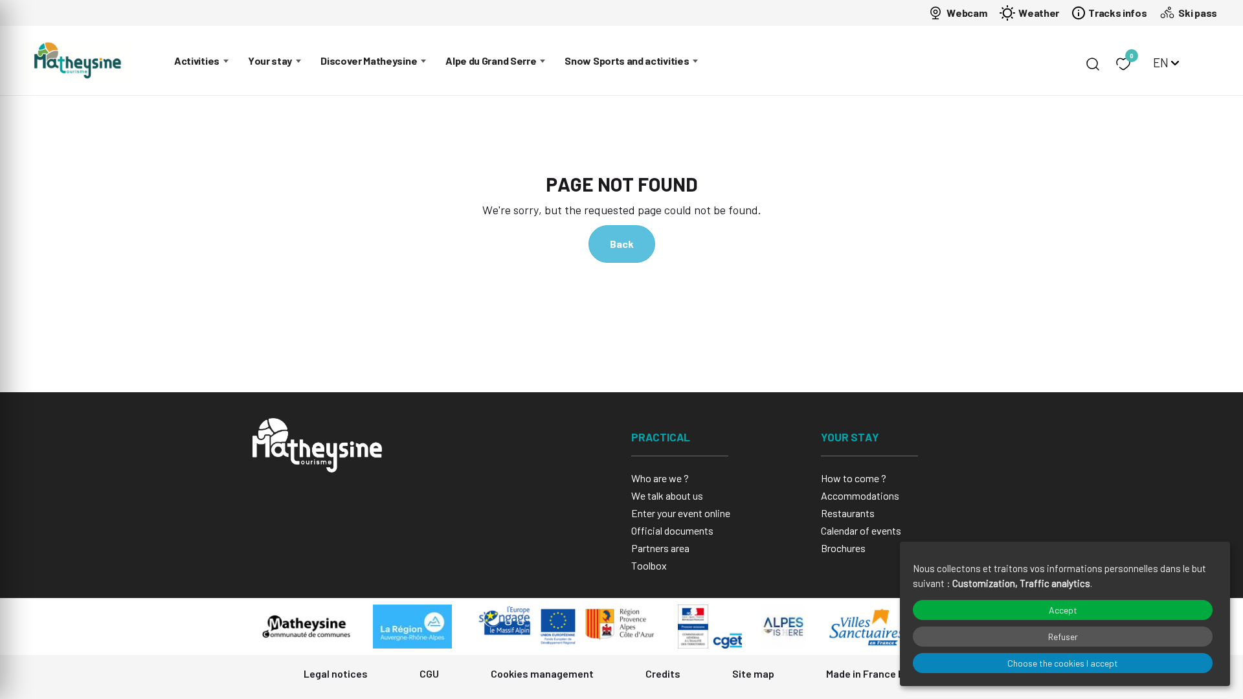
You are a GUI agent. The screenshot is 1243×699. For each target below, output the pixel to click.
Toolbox (649, 565)
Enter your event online (680, 513)
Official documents (672, 530)
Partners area (660, 548)
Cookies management (542, 673)
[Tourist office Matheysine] (77, 60)
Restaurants (848, 513)
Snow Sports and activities (627, 60)
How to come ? (853, 478)
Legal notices (336, 673)
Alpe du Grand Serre (490, 60)
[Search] (1093, 64)
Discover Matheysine (368, 60)
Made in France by (868, 673)
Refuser (1063, 636)
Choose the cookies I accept (1062, 663)
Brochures (843, 548)
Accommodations (860, 495)
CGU (429, 673)
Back (622, 244)
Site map (753, 673)
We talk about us (667, 495)
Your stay (270, 60)
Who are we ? (660, 478)
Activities (196, 60)
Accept (1063, 610)
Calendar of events (861, 530)
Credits (662, 673)
